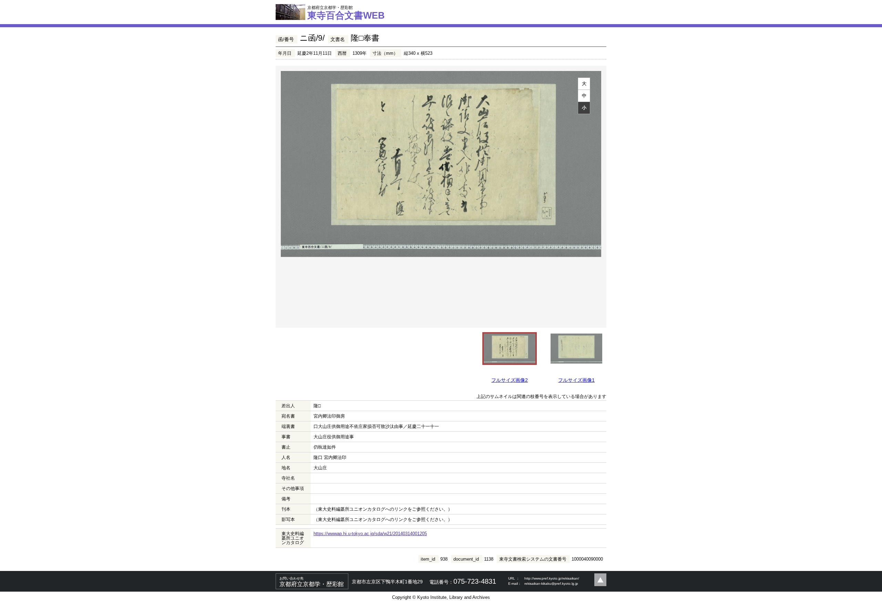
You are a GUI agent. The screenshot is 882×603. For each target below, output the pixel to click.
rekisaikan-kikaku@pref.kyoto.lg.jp (551, 583)
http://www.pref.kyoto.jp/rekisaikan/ (551, 578)
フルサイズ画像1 (576, 380)
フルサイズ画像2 (509, 380)
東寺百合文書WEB (346, 12)
